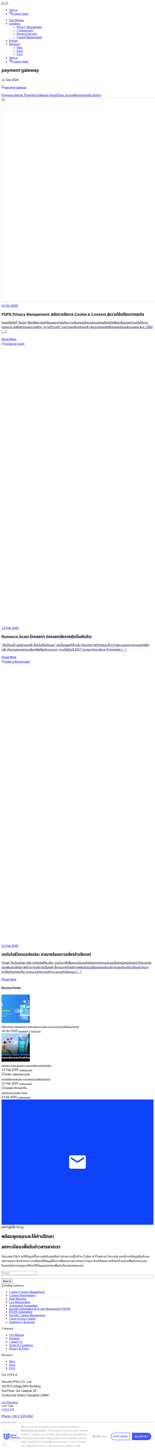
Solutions (14, 23)
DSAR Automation (20, 1311)
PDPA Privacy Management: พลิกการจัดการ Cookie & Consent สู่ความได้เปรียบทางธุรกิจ (40, 1026)
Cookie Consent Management (27, 1291)
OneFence (36, 1031)
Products (14, 1338)
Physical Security (27, 33)
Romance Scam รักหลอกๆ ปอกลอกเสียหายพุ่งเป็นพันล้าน (26, 1065)
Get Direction (10, 1402)
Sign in (13, 10)
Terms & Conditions (21, 1345)
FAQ (20, 54)
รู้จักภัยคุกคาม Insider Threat (15, 1093)
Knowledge (24, 1031)
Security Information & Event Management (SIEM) (40, 1308)
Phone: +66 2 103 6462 (17, 1416)
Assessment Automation (23, 1305)
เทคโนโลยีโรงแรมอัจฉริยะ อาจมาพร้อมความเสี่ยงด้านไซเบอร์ (26, 1079)
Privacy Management (29, 27)
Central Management (29, 37)
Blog (19, 47)
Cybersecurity (25, 30)
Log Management (19, 1302)
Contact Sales (18, 13)
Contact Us (15, 1341)
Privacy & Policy (19, 1348)
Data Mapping (17, 1298)
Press (20, 50)
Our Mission (16, 20)
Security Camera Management (27, 1315)
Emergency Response (22, 1322)
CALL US (8, 1409)
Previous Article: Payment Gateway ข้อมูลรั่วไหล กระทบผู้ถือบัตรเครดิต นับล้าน (51, 95)
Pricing (13, 40)
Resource (14, 44)
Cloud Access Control (22, 1318)
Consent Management (22, 1295)
